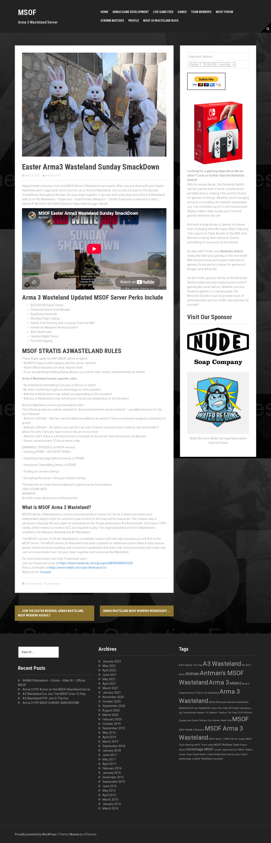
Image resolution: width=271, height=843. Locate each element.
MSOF (27, 12)
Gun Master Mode (217, 720)
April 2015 (109, 795)
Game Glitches (199, 720)
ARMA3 (235, 683)
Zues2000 (217, 758)
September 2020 (113, 706)
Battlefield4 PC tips (188, 708)
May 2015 (109, 790)
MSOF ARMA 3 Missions (191, 729)
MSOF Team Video (203, 744)
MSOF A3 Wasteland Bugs (160, 20)
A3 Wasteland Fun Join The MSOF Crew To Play (54, 694)
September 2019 (113, 728)
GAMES (182, 12)
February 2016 (112, 768)
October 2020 (111, 701)
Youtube (45, 572)
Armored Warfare (227, 702)
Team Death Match (196, 754)
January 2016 (111, 772)
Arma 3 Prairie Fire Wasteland (203, 693)
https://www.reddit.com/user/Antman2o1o (77, 567)
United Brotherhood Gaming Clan (223, 754)
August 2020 (111, 710)
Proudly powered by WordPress (36, 834)
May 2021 (109, 679)
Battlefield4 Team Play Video (213, 708)
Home (104, 12)
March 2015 (110, 799)
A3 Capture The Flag (191, 665)
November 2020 (113, 697)
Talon (241, 749)
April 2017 (109, 764)
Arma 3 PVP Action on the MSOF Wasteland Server (56, 689)
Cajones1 (213, 712)
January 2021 (111, 692)
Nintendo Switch (231, 251)
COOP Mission (244, 712)
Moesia (74, 834)
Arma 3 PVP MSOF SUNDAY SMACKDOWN (51, 702)
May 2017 (109, 759)
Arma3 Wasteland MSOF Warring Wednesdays (136, 611)
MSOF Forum (224, 12)
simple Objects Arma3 (225, 749)
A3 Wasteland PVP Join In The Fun (45, 698)
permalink (53, 583)
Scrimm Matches (112, 20)
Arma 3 (219, 682)
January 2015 (111, 804)
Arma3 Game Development (130, 12)
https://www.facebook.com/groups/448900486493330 (96, 563)
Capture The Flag (227, 712)
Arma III (213, 702)
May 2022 (109, 666)
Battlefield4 (242, 702)
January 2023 (111, 661)
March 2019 (110, 741)
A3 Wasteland (33, 583)
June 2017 (109, 755)
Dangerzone (185, 720)
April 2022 (109, 670)
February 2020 (112, 719)
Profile (133, 20)
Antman (192, 673)
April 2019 (109, 737)
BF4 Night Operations (240, 708)
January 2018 (111, 750)
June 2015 (109, 786)
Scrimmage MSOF (200, 749)
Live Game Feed (163, 12)
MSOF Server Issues (234, 739)
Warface (206, 758)
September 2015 (113, 781)
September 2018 (113, 746)
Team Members (201, 12)
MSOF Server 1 (216, 739)
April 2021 (109, 683)
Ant (243, 665)
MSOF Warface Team (226, 744)
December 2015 (113, 777)
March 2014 (110, 808)
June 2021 (109, 674)
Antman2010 (52, 175)
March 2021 (110, 688)
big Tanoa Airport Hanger (192, 712)
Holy (229, 720)
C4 (206, 712)
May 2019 (109, 732)
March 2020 (110, 715)
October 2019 (111, 723)
